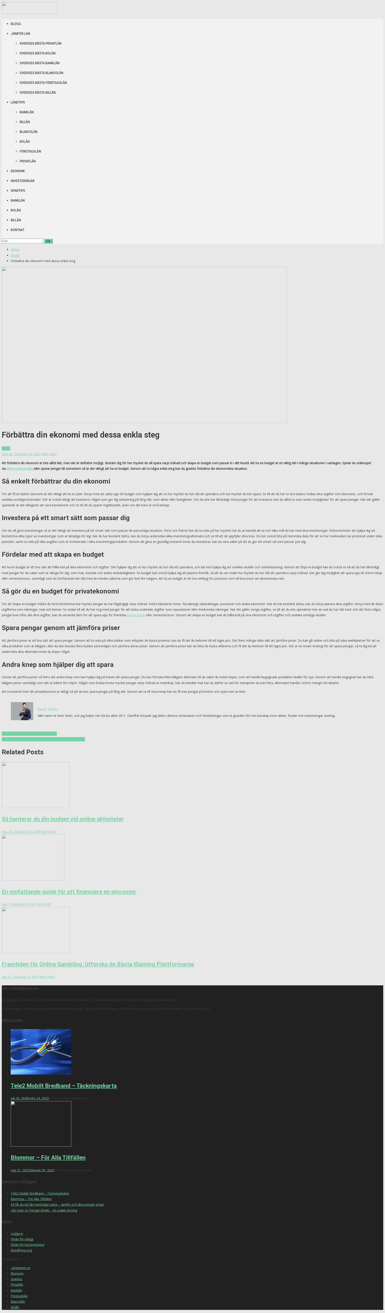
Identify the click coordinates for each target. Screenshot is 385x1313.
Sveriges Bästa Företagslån (43, 83)
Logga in (17, 1233)
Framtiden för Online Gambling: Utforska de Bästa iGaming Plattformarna (98, 964)
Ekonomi (18, 171)
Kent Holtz (49, 454)
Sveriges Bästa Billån (38, 92)
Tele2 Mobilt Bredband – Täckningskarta (64, 1085)
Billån (25, 122)
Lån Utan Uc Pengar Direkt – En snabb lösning (44, 1210)
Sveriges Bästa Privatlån (40, 43)
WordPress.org (21, 1250)
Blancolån (28, 132)
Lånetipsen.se (21, 1268)
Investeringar (23, 181)
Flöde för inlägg (22, 1239)
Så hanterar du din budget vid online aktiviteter (63, 819)
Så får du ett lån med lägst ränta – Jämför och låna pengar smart (57, 1204)
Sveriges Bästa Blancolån (41, 73)
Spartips (18, 190)
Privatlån (28, 161)
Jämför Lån (20, 33)
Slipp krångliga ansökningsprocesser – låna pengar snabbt (43, 739)
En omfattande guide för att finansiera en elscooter (69, 891)
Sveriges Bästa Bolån (37, 53)
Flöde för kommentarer (28, 1245)
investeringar (136, 615)
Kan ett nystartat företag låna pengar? (29, 734)
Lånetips (18, 102)
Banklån (27, 112)
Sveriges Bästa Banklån (39, 63)
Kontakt (18, 230)
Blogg (16, 24)
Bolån (25, 141)
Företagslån (30, 151)
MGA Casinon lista (20, 468)
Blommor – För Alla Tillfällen (48, 1157)
